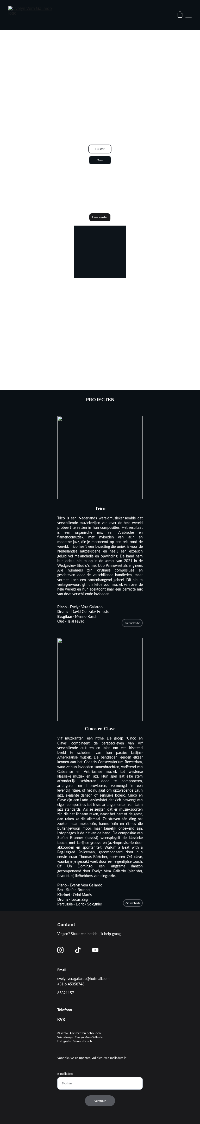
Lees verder (100, 217)
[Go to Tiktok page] (78, 950)
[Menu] (188, 15)
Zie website (132, 623)
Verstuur (100, 1100)
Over (100, 160)
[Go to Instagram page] (60, 950)
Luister (99, 149)
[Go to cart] (180, 15)
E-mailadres (65, 1073)
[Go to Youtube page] (95, 950)
